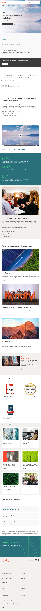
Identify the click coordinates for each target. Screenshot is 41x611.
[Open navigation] (38, 2)
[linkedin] (36, 560)
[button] (20, 136)
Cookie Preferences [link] (10, 600)
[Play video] (36, 483)
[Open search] (36, 2)
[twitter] (38, 560)
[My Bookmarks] (33, 2)
